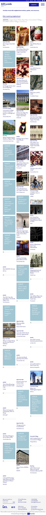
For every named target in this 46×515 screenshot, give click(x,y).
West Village (14, 21)
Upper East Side (15, 20)
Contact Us (39, 0)
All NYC (6, 20)
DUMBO (6, 21)
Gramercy (23, 21)
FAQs (35, 0)
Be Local (27, 0)
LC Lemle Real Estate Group (6, 4)
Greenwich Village (35, 20)
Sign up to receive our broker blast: (7, 500)
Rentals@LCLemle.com (36, 502)
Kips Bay (25, 20)
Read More (32, 513)
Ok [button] (28, 513)
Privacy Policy (34, 506)
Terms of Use (33, 508)
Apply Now (33, 4)
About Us (31, 0)
